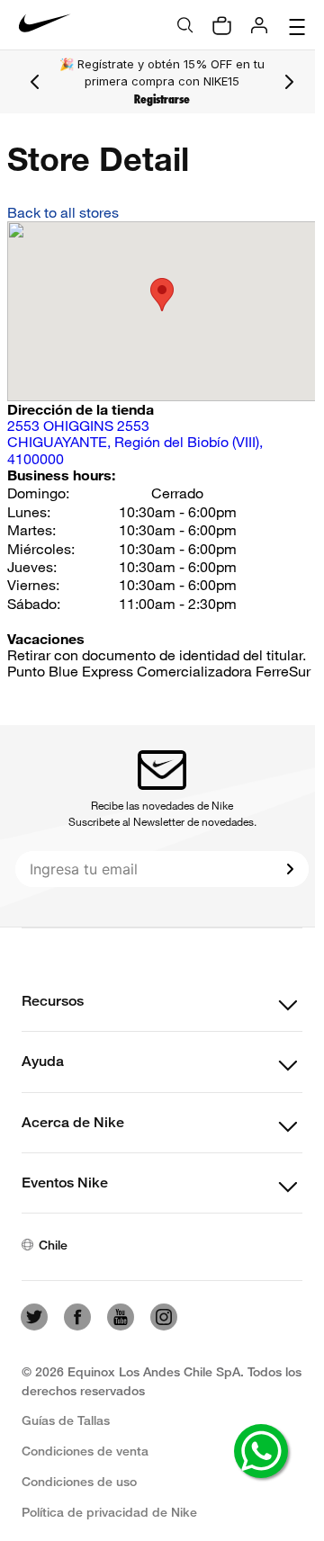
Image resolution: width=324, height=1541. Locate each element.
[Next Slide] (289, 82)
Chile (53, 1244)
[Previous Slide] (35, 82)
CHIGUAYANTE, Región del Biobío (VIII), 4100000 (135, 442)
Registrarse (162, 99)
